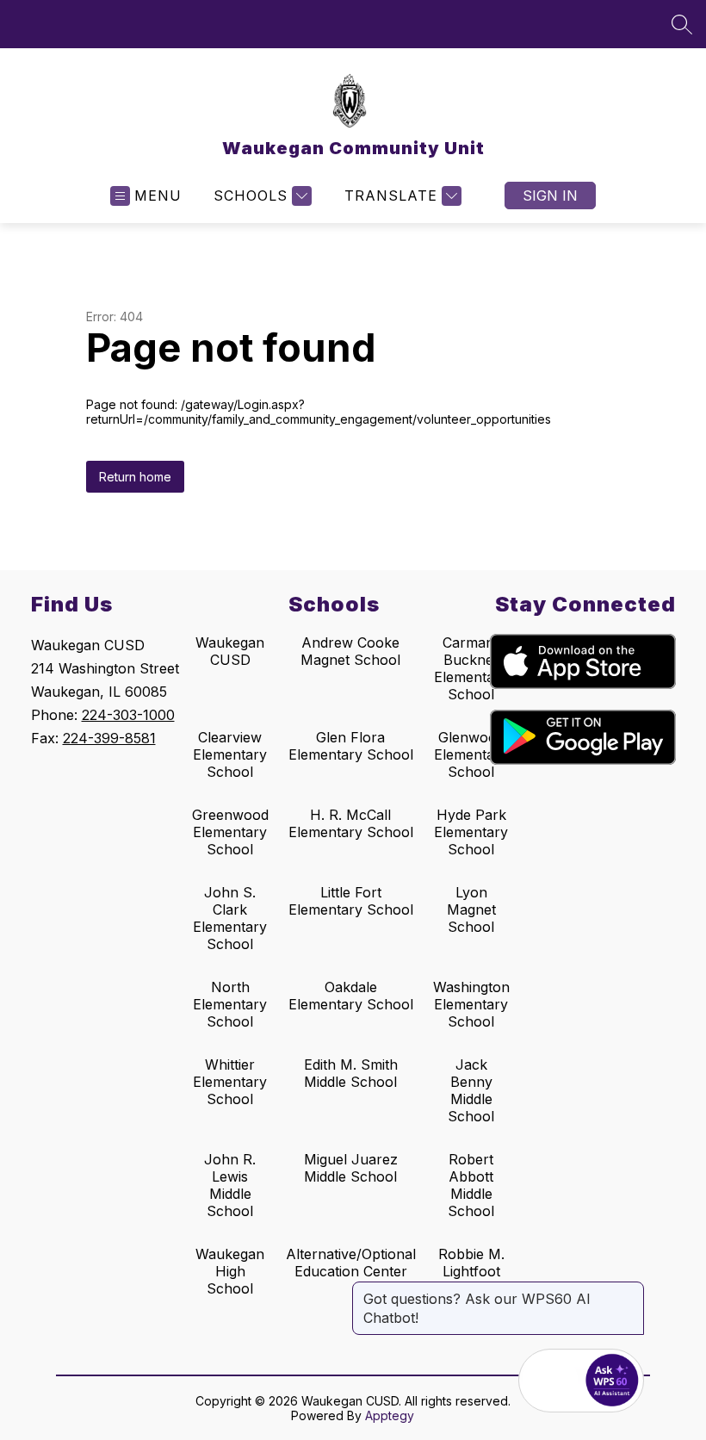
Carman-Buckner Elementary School (471, 668)
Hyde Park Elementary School (471, 832)
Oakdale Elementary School (350, 995)
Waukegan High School (229, 1271)
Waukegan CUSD (229, 651)
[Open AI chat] (612, 1380)
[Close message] (630, 1290)
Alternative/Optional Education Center (351, 1262)
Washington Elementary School (471, 1004)
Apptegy (389, 1415)
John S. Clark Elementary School (230, 918)
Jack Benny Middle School (471, 1090)
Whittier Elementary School (230, 1082)
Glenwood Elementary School (471, 754)
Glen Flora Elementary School (350, 746)
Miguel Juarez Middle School (351, 1168)
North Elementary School (230, 1004)
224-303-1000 (128, 714)
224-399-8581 (109, 738)
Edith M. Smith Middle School (351, 1073)
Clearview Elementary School (230, 754)
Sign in (550, 195)
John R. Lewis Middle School (230, 1185)
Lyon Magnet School (471, 909)
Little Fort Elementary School (350, 901)
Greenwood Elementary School (230, 832)
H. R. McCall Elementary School (350, 823)
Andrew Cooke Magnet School (350, 651)
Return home (135, 476)
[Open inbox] (550, 1380)
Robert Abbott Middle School (471, 1185)
